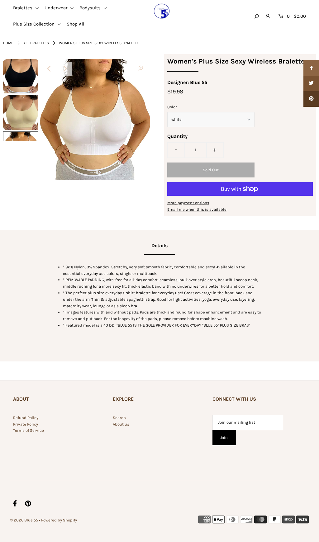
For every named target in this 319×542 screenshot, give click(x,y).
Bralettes (23, 8)
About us (121, 424)
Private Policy (25, 424)
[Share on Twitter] (311, 83)
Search (119, 417)
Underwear (57, 8)
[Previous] (49, 69)
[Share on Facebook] (311, 68)
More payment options (188, 202)
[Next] (65, 69)
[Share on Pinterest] (311, 99)
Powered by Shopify (59, 520)
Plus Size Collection (34, 24)
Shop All (75, 24)
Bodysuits (90, 8)
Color (172, 107)
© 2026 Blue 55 (24, 520)
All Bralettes (36, 43)
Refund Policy (25, 417)
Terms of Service (28, 430)
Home (8, 43)
